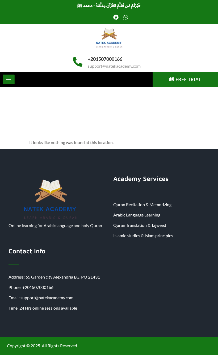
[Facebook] (116, 17)
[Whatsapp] (125, 17)
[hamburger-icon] (9, 79)
